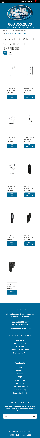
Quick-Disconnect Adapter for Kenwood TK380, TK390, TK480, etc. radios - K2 (11, 285)
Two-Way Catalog (20, 386)
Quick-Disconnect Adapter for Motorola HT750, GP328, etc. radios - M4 (11, 236)
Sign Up (29, 1)
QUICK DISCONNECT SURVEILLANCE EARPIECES (19, 33)
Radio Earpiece (10, 32)
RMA (20, 377)
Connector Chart (20, 393)
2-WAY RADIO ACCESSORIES (17, 30)
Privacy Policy (20, 343)
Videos (20, 374)
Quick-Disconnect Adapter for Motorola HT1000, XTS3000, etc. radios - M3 (29, 236)
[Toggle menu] (3, 3)
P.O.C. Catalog (20, 390)
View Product (12, 96)
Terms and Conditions (20, 350)
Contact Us (20, 380)
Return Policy (20, 346)
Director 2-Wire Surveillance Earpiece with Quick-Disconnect (12, 138)
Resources (20, 370)
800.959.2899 (20, 25)
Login (22, 1)
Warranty (20, 340)
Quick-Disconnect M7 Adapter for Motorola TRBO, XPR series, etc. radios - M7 (29, 187)
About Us (20, 383)
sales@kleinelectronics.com (20, 328)
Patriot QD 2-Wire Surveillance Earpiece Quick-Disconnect (11, 187)
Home (5, 30)
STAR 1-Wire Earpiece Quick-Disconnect (29, 138)
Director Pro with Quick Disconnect (12, 89)
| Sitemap (28, 431)
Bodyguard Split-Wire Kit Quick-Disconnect (28, 89)
